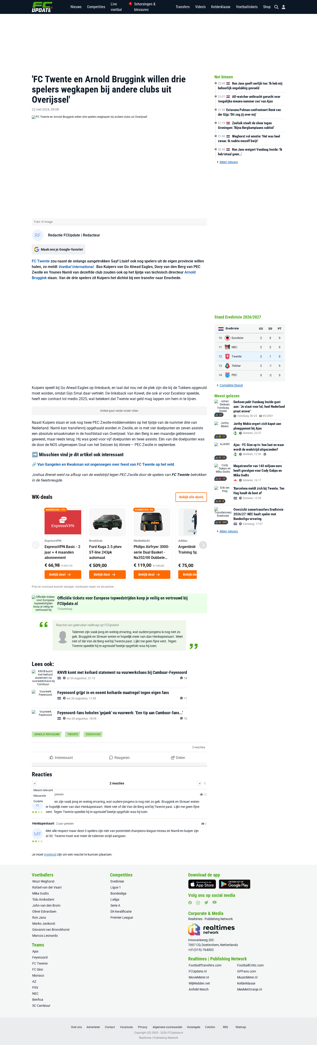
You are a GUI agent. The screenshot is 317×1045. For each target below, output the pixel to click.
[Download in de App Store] (202, 884)
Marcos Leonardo (45, 935)
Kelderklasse (220, 7)
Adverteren (93, 1027)
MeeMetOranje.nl (249, 989)
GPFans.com (246, 971)
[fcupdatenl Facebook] (190, 902)
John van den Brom (46, 905)
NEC (35, 993)
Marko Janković (43, 923)
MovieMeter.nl (199, 977)
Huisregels (193, 1027)
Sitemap (241, 1027)
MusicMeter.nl (247, 977)
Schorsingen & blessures (144, 7)
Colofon (210, 1027)
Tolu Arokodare (43, 899)
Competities (96, 7)
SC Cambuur (41, 1005)
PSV (35, 987)
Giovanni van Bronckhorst (51, 929)
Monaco (38, 975)
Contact (110, 1027)
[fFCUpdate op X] (206, 902)
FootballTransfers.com (205, 965)
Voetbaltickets (247, 7)
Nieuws (76, 7)
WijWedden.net (199, 983)
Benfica (37, 999)
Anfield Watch (199, 989)
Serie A (115, 905)
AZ (34, 981)
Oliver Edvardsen (44, 911)
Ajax (35, 951)
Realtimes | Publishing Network (158, 1037)
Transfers (183, 7)
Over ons (76, 1027)
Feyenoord (40, 957)
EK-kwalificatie (121, 911)
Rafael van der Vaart (47, 887)
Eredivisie (93, 734)
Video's (200, 7)
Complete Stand (231, 385)
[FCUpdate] (42, 7)
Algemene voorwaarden (167, 1027)
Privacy (142, 1027)
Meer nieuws (228, 162)
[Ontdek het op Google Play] (234, 884)
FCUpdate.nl (198, 971)
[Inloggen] (281, 7)
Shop (267, 7)
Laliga (114, 899)
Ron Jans (39, 917)
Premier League (121, 917)
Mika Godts (40, 893)
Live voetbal (120, 7)
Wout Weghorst (43, 881)
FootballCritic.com (250, 965)
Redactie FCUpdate (64, 235)
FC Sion (37, 969)
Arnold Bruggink (47, 734)
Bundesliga (118, 893)
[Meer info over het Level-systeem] (205, 783)
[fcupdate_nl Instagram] (198, 903)
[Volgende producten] (203, 545)
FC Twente (41, 261)
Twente (72, 734)
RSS (225, 1027)
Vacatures (126, 1027)
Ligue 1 (115, 887)
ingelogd (50, 854)
